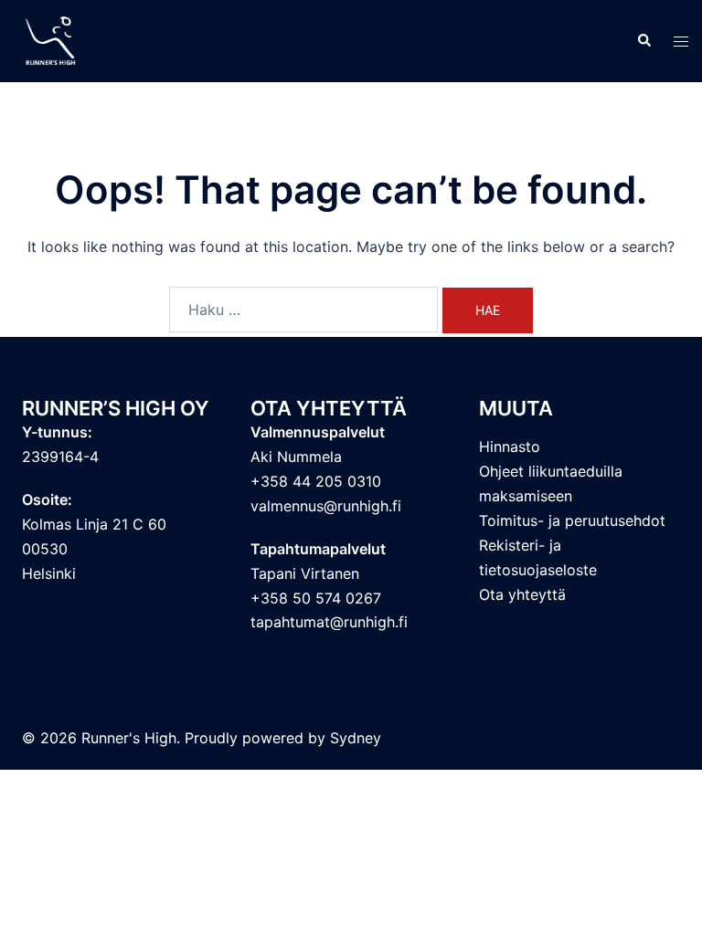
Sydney (355, 738)
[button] (643, 41)
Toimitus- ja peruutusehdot (572, 520)
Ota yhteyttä (522, 594)
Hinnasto (509, 446)
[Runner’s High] (52, 39)
